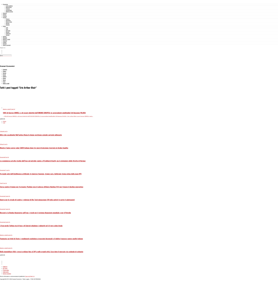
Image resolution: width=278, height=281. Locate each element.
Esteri (4, 26)
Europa (4, 17)
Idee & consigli (6, 45)
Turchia (7, 35)
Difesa (4, 14)
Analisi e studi (6, 39)
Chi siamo (5, 268)
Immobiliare (9, 10)
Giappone (8, 33)
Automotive (9, 7)
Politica (5, 16)
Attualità (5, 38)
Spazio (4, 36)
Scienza (5, 41)
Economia (5, 4)
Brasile (7, 32)
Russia (7, 23)
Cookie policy (6, 272)
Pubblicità (5, 267)
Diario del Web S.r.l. (30, 276)
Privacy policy (6, 270)
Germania (8, 20)
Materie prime (9, 11)
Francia (7, 19)
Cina (7, 29)
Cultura (4, 42)
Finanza (8, 8)
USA (7, 27)
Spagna (8, 25)
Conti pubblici (9, 6)
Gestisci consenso (7, 274)
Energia (5, 13)
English (5, 43)
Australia (8, 30)
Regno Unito (9, 22)
